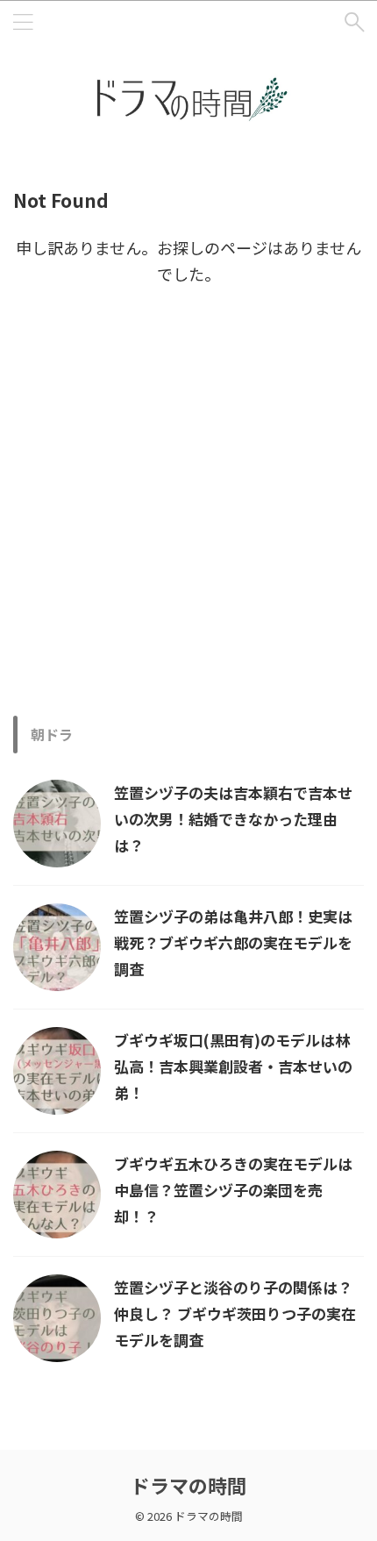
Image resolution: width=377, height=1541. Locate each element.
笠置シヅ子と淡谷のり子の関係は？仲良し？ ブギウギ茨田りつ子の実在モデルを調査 (235, 1313)
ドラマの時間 (188, 1485)
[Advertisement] (188, 518)
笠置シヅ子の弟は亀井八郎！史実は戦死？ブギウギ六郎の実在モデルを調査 (233, 942)
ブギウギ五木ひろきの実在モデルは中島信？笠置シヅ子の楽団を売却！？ (233, 1189)
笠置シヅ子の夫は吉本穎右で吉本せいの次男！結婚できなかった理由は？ (233, 818)
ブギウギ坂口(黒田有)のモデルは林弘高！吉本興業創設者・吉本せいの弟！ (233, 1066)
